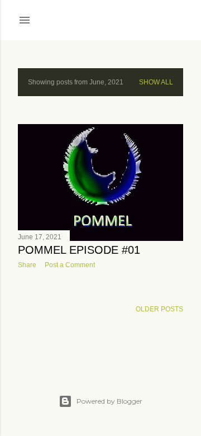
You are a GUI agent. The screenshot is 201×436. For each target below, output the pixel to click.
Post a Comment (70, 265)
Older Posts (159, 309)
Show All (156, 82)
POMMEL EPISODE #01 (79, 250)
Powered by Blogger (109, 401)
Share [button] (27, 265)
